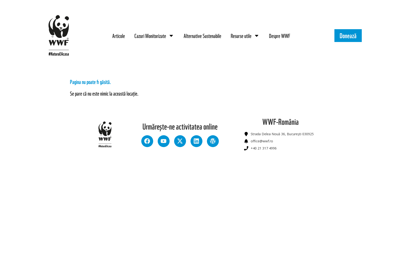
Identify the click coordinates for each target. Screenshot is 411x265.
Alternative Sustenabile (202, 35)
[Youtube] (164, 141)
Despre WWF (279, 35)
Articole (118, 35)
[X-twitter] (180, 141)
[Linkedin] (196, 141)
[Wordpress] (213, 141)
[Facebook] (147, 141)
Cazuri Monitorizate (150, 35)
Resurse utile (241, 35)
